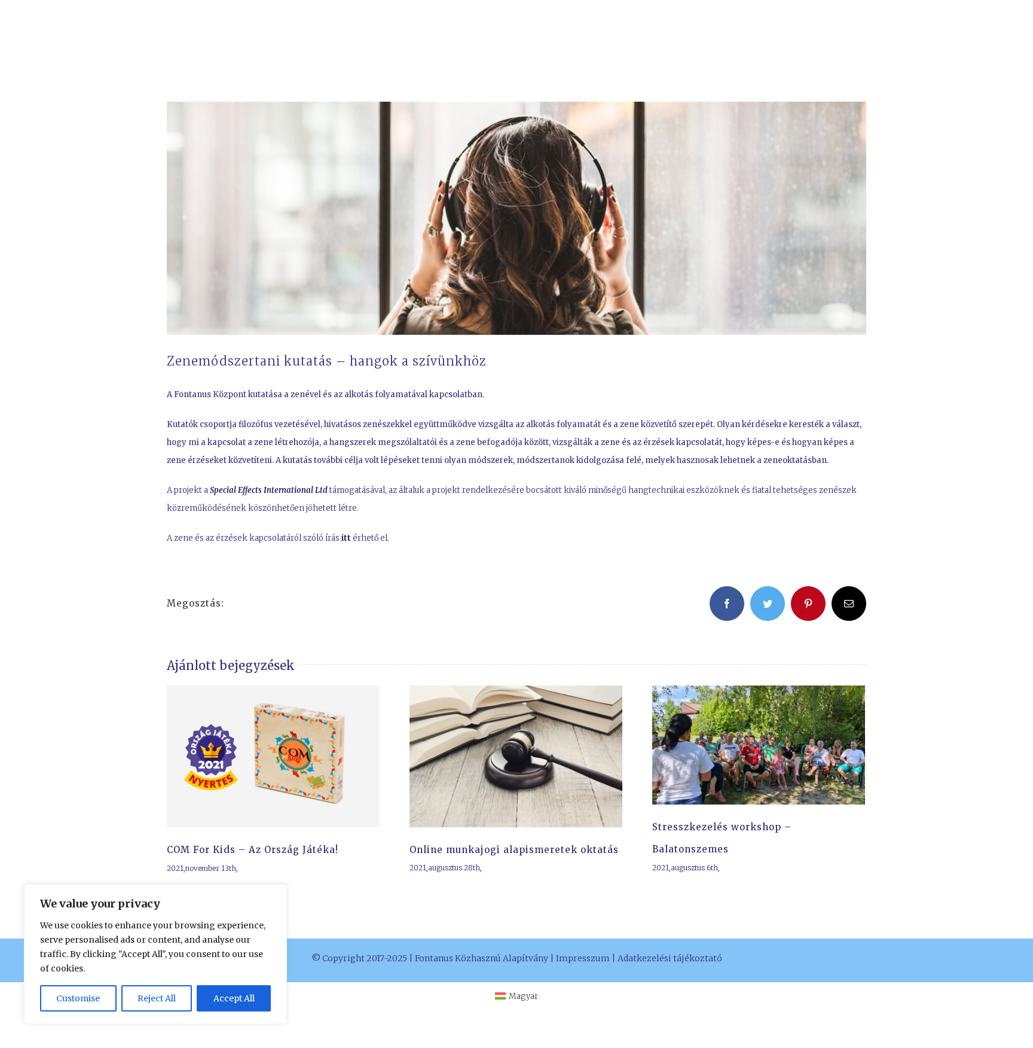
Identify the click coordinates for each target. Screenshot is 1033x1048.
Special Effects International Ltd (269, 490)
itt (346, 538)
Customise (78, 998)
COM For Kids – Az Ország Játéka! (259, 756)
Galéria (287, 756)
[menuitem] (516, 996)
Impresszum (583, 958)
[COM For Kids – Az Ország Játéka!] (273, 757)
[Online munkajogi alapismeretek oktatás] (515, 756)
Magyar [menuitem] (523, 996)
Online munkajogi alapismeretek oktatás (501, 756)
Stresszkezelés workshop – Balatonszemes (744, 744)
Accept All (234, 998)
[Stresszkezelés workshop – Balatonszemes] (758, 745)
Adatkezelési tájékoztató (670, 958)
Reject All (156, 998)
